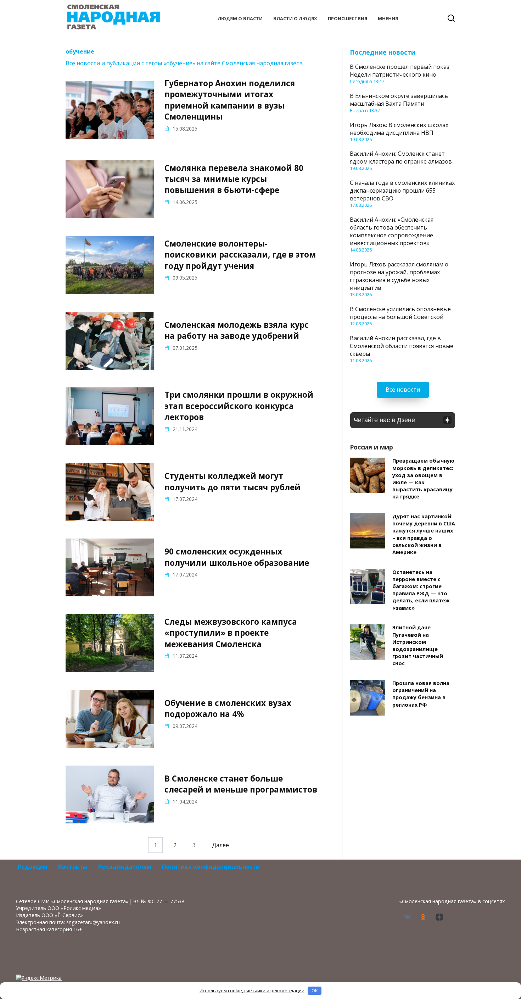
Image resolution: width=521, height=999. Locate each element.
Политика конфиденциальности (211, 867)
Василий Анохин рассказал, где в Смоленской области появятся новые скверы (401, 346)
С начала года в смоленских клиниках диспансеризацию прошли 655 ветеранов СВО (402, 190)
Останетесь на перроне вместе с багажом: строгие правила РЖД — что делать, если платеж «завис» (420, 590)
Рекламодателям (124, 867)
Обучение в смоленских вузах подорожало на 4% (227, 708)
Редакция (32, 867)
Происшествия (347, 18)
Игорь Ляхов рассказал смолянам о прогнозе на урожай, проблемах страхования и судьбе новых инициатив (399, 276)
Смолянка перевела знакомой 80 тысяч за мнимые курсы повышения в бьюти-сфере (233, 179)
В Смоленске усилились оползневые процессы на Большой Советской (400, 313)
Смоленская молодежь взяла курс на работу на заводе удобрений (236, 330)
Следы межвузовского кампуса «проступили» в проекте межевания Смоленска (230, 633)
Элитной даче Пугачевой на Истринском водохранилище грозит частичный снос (417, 645)
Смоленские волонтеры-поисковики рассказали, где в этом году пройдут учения (240, 254)
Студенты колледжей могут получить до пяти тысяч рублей (232, 481)
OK (315, 990)
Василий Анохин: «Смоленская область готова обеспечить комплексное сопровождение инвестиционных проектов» (391, 231)
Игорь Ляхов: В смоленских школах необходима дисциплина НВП (399, 129)
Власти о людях (295, 18)
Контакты (73, 867)
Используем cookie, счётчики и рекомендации (252, 990)
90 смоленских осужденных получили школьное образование (236, 557)
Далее (220, 845)
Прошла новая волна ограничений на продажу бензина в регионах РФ (420, 694)
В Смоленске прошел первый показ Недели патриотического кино (399, 70)
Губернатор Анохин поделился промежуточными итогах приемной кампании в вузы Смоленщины (229, 100)
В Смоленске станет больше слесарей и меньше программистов (240, 784)
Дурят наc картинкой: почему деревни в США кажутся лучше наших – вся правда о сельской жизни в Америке (423, 534)
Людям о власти (240, 18)
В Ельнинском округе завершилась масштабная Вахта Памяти (399, 99)
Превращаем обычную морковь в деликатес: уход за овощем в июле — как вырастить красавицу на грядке (423, 479)
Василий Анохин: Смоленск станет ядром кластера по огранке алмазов (401, 157)
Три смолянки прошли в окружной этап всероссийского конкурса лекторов (238, 406)
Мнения (388, 18)
